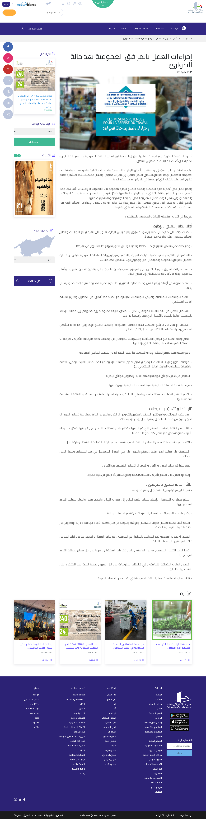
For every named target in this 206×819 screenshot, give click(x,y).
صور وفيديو (156, 787)
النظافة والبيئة (79, 695)
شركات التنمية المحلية (152, 755)
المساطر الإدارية (78, 718)
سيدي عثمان (110, 764)
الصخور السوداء (109, 718)
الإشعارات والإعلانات (153, 778)
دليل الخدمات (79, 732)
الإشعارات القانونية (165, 815)
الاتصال (158, 792)
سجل (179, 753)
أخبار (175, 38)
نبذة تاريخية (34, 704)
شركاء (124, 28)
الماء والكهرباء (79, 713)
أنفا (114, 708)
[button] (16, 79)
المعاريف (112, 732)
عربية (6, 4)
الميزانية (158, 736)
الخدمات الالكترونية (77, 722)
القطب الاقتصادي (31, 699)
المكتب (158, 699)
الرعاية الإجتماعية (77, 759)
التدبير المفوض (155, 759)
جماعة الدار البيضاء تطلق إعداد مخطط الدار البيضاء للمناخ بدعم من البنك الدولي (34, 107)
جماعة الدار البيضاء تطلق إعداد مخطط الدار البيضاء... (172, 646)
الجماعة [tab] (174, 28)
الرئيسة (159, 695)
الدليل (82, 750)
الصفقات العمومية (153, 732)
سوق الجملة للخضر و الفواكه (72, 736)
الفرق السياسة (155, 713)
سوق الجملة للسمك (76, 745)
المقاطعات (159, 28)
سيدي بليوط (110, 750)
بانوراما (36, 695)
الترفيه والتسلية (78, 769)
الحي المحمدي (109, 727)
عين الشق (111, 695)
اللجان (159, 708)
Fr (13, 4)
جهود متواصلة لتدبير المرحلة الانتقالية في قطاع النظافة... (128, 646)
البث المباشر (157, 769)
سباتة (113, 745)
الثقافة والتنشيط (78, 764)
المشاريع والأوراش (153, 727)
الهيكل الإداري (155, 750)
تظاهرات (35, 722)
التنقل (82, 704)
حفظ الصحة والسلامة (75, 699)
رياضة (82, 773)
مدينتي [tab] (111, 28)
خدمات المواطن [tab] (141, 28)
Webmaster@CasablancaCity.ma (94, 815)
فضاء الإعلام (156, 783)
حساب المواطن (35, 29)
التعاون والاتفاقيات (153, 764)
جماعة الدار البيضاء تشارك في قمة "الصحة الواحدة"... (36, 646)
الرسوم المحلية (155, 741)
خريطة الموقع (185, 815)
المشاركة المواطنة (77, 755)
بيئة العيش (34, 713)
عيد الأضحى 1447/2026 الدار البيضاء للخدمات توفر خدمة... (81, 646)
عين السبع (111, 699)
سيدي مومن (110, 759)
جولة (37, 718)
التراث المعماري (32, 708)
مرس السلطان (109, 736)
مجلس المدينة (155, 704)
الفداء (113, 704)
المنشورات (157, 773)
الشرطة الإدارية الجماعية (74, 727)
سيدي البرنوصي (109, 755)
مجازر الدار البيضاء (77, 741)
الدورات (158, 718)
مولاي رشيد (110, 741)
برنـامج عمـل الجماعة (153, 722)
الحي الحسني (110, 722)
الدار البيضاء (187, 38)
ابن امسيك (111, 713)
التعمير (82, 708)
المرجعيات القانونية (153, 745)
